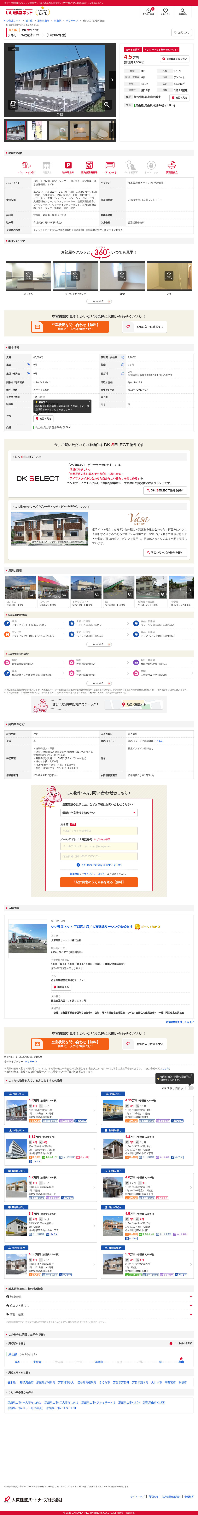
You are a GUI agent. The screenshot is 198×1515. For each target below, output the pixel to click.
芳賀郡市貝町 (66, 1382)
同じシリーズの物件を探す (167, 552)
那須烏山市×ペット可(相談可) (26, 1408)
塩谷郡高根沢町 (86, 1382)
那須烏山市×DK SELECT (61, 1408)
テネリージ (72, 20)
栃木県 (29, 20)
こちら (165, 1068)
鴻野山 (99, 1361)
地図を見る (63, 987)
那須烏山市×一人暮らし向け (25, 1402)
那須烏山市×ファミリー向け (98, 1402)
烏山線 (13, 1354)
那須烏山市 (43, 20)
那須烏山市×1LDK (129, 1402)
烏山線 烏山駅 (43, 427)
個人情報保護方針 (171, 1496)
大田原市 (156, 1382)
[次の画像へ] (107, 80)
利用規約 (153, 1496)
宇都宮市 (170, 1382)
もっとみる (98, 301)
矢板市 (183, 1382)
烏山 (181, 1361)
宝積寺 (37, 1361)
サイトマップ (137, 1496)
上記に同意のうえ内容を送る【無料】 (99, 882)
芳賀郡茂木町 (140, 1382)
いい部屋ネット (12, 20)
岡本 (17, 1361)
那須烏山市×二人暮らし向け (61, 1402)
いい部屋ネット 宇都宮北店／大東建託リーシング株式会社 (91, 926)
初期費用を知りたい (176, 58)
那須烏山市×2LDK (154, 1402)
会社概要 (189, 1496)
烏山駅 (57, 20)
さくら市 (104, 1382)
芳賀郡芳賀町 (121, 1382)
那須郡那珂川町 (45, 1382)
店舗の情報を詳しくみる (179, 1022)
